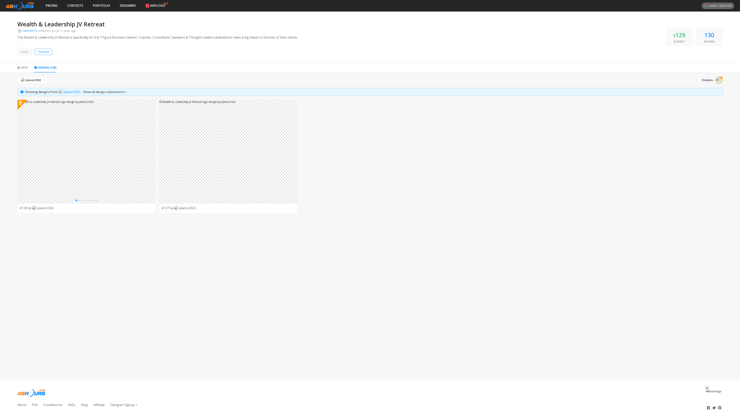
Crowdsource (52, 405)
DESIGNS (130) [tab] (47, 67)
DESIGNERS (128, 5)
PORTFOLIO (101, 5)
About (21, 405)
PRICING (52, 5)
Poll (34, 405)
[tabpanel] (370, 144)
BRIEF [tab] (24, 67)
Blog (84, 405)
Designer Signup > (123, 405)
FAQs (71, 405)
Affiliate (99, 405)
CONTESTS (75, 5)
